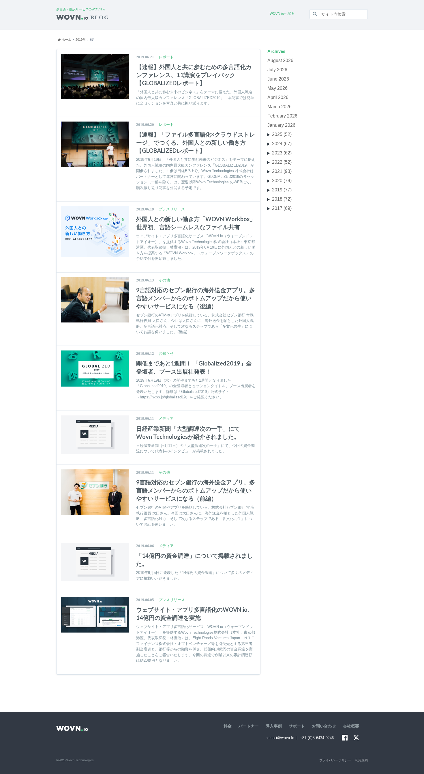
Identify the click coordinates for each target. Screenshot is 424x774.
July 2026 (277, 69)
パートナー (249, 726)
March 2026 (279, 106)
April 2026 (277, 97)
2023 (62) (282, 152)
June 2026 (278, 79)
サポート (297, 726)
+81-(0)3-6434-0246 (317, 738)
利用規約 (361, 760)
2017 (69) (282, 208)
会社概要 (351, 726)
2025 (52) (282, 134)
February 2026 (282, 115)
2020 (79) (282, 180)
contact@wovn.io (280, 738)
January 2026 (281, 125)
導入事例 (274, 726)
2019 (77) (282, 189)
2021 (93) (282, 171)
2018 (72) (282, 199)
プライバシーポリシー (335, 760)
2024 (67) (282, 143)
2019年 (81, 39)
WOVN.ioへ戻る (282, 14)
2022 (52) (282, 162)
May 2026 (277, 88)
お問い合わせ (324, 726)
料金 (228, 726)
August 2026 (280, 60)
